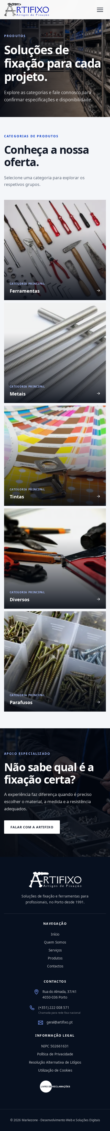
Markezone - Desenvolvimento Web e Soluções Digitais (61, 1120)
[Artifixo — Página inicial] (26, 9)
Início (55, 934)
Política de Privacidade (55, 1054)
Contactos (55, 966)
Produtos (55, 958)
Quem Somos (55, 942)
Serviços (55, 950)
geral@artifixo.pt (60, 1022)
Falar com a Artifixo (31, 827)
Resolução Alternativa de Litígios (55, 1062)
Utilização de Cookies (55, 1070)
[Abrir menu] (100, 9)
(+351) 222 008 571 (53, 1007)
